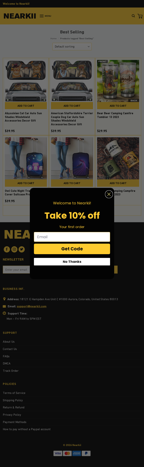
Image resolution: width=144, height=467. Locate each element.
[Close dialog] (108, 194)
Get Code (72, 249)
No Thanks (72, 261)
